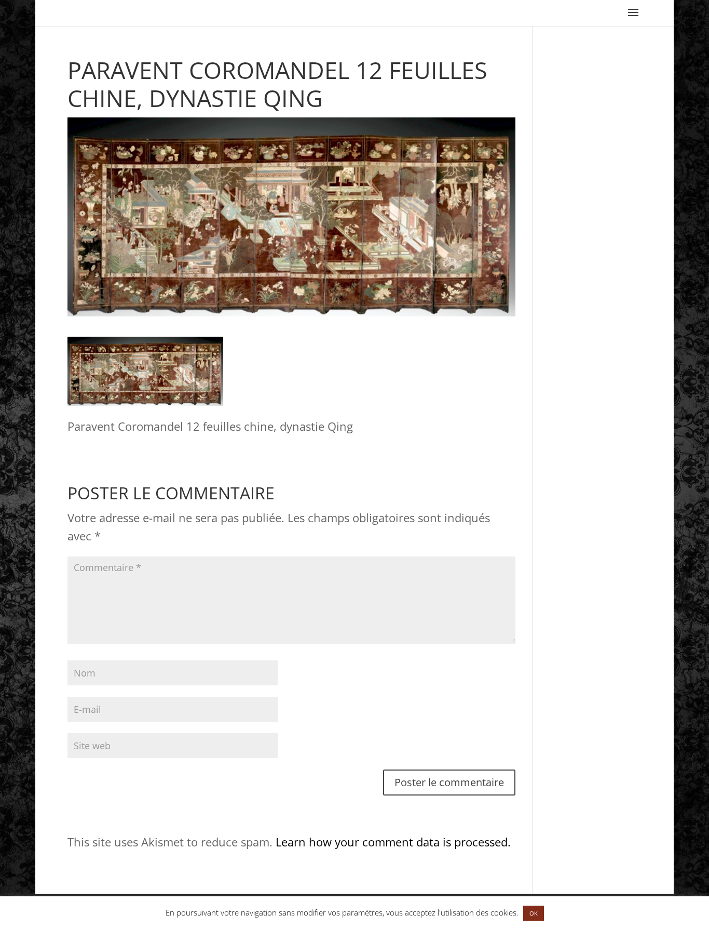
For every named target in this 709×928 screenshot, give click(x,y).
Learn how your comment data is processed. (393, 842)
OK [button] (533, 913)
